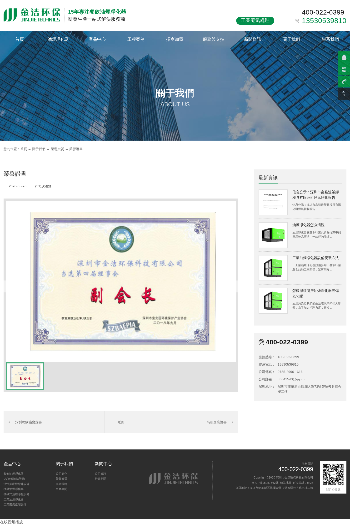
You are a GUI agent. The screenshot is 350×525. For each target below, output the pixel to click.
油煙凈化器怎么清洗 (308, 225)
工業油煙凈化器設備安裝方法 (315, 258)
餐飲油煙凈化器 (14, 473)
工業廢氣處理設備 (15, 504)
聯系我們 (330, 39)
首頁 (19, 39)
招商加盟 (174, 39)
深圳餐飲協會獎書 (25, 422)
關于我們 (291, 39)
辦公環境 (61, 484)
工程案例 (136, 39)
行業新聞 (100, 478)
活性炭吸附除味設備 (16, 484)
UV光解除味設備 (14, 478)
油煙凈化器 (58, 39)
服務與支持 (213, 39)
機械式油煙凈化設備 (16, 494)
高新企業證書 (220, 422)
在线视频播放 (11, 522)
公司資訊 (100, 473)
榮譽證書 (76, 149)
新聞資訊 (252, 39)
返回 (121, 422)
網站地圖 (285, 482)
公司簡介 (61, 473)
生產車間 (61, 489)
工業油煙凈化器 (14, 499)
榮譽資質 (57, 149)
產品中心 (97, 39)
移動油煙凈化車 (14, 489)
